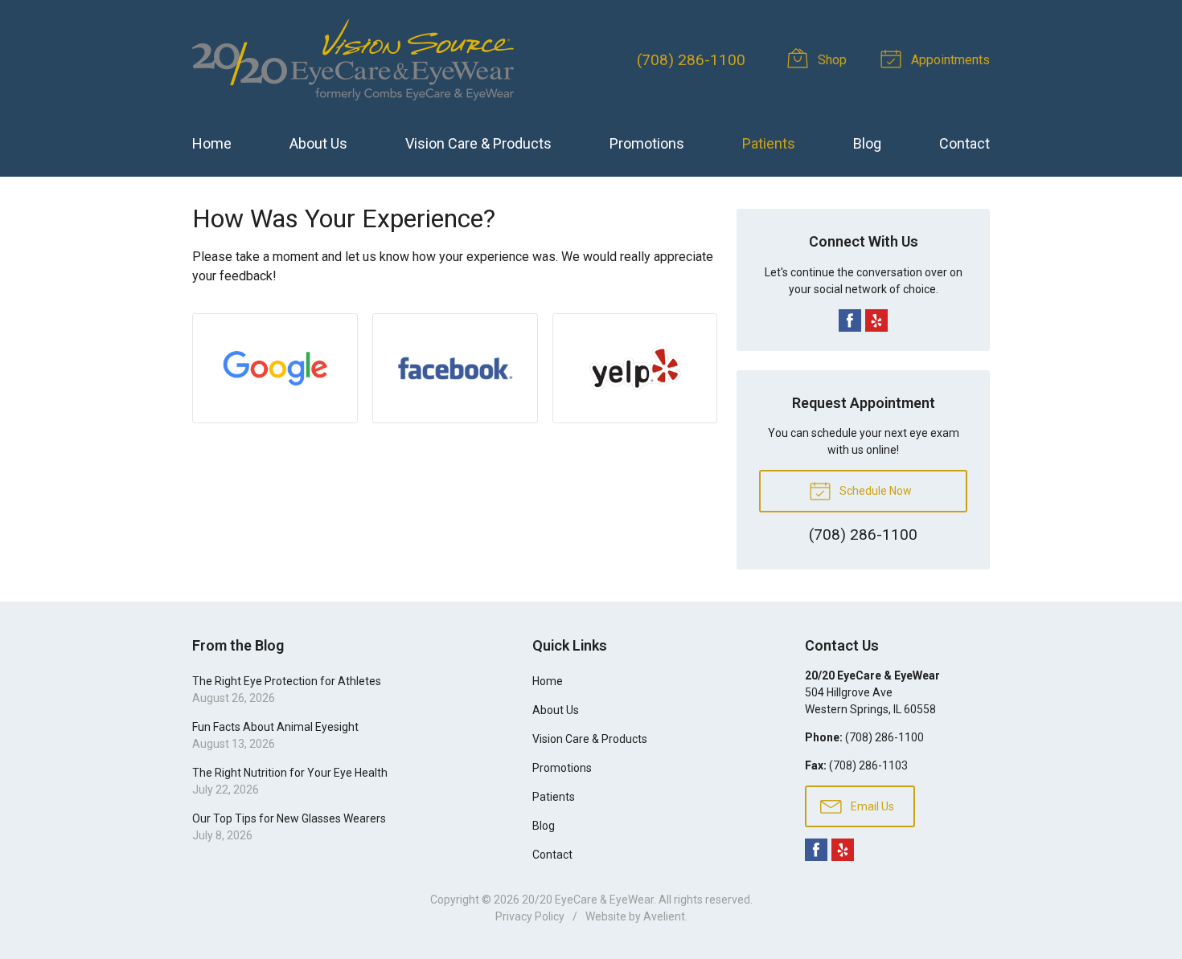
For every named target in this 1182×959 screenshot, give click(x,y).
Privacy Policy (529, 916)
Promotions (646, 143)
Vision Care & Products (478, 143)
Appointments (949, 59)
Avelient (664, 916)
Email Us (871, 806)
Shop (831, 59)
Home (212, 143)
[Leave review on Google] (275, 368)
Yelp (876, 320)
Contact (964, 143)
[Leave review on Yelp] (635, 368)
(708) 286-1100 (691, 60)
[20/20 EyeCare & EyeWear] (353, 59)
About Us (318, 143)
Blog (867, 143)
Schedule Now (874, 490)
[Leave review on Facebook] (455, 368)
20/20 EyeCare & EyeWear (588, 899)
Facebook (850, 320)
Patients (768, 143)
